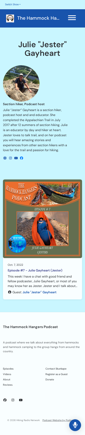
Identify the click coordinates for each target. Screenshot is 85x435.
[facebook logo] (22, 158)
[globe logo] (5, 158)
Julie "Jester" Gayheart (40, 292)
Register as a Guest (56, 374)
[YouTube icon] (21, 400)
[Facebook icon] (5, 400)
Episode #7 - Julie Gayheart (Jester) (35, 270)
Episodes (8, 368)
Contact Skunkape (55, 368)
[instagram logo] (10, 158)
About (6, 379)
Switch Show (12, 4)
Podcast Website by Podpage (59, 420)
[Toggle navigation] (72, 18)
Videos (7, 374)
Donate (49, 379)
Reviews (7, 384)
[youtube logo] (16, 158)
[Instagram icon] (13, 400)
